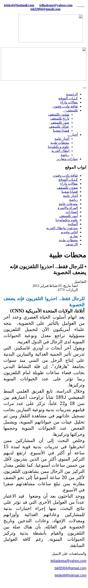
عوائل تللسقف (59, 126)
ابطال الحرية (60, 151)
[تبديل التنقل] (84, 88)
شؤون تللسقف (58, 114)
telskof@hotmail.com (70, 575)
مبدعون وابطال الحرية (62, 228)
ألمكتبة (73, 224)
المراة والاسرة (68, 208)
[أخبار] (69, 135)
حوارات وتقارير (67, 159)
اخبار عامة (70, 195)
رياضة (65, 155)
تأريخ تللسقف (59, 118)
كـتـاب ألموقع (68, 98)
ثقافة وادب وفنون (65, 106)
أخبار (74, 134)
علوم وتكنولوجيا (67, 220)
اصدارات (72, 212)
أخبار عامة (61, 138)
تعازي (74, 236)
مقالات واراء (69, 102)
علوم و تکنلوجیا (58, 147)
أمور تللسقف (68, 216)
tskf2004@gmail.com (45, 9)
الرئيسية (72, 94)
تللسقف (72, 110)
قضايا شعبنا (61, 130)
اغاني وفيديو (69, 232)
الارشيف (72, 244)
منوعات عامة (68, 204)
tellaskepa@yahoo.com (55, 5)
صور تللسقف (60, 122)
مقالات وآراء (69, 183)
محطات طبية (59, 142)
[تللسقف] (64, 111)
